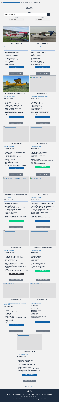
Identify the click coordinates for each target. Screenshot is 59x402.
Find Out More (17, 74)
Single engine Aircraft (9, 46)
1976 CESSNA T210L (43, 43)
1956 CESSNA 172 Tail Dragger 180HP (16, 93)
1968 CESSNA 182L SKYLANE (43, 247)
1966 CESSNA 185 (16, 247)
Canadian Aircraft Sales (31, 2)
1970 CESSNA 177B (16, 43)
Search (29, 12)
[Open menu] (56, 2)
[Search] (48, 14)
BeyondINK (43, 399)
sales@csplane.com (35, 396)
